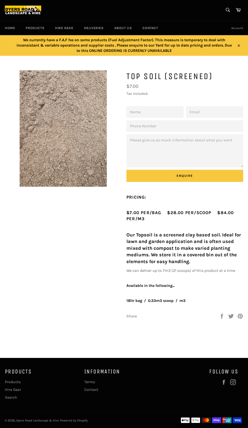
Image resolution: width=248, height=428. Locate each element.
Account (237, 28)
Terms (89, 382)
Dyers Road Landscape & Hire (37, 420)
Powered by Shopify (74, 420)
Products (35, 28)
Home (10, 28)
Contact (150, 28)
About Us (123, 28)
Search (11, 397)
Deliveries (94, 28)
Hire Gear (64, 28)
